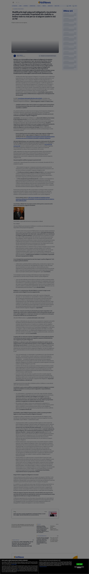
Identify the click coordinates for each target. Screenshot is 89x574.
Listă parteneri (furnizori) (43, 566)
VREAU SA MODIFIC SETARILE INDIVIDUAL (79, 567)
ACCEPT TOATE (79, 564)
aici (17, 569)
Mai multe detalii (14, 564)
